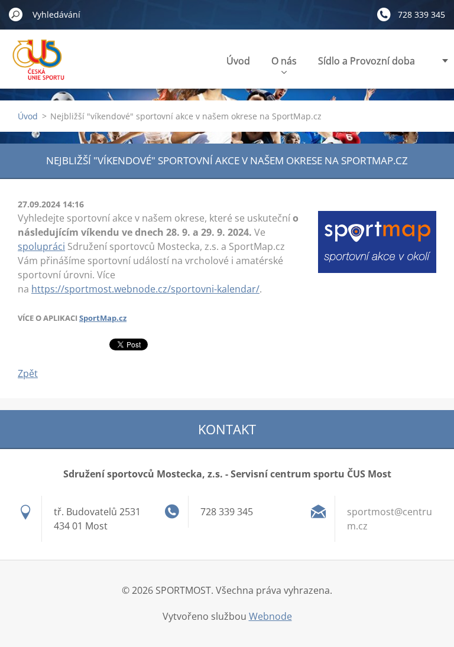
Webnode (270, 616)
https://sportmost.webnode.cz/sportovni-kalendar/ (145, 288)
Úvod (238, 60)
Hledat (16, 14)
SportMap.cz (103, 318)
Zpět (28, 373)
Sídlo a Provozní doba (366, 60)
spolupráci (41, 246)
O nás (284, 60)
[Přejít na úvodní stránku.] (41, 67)
